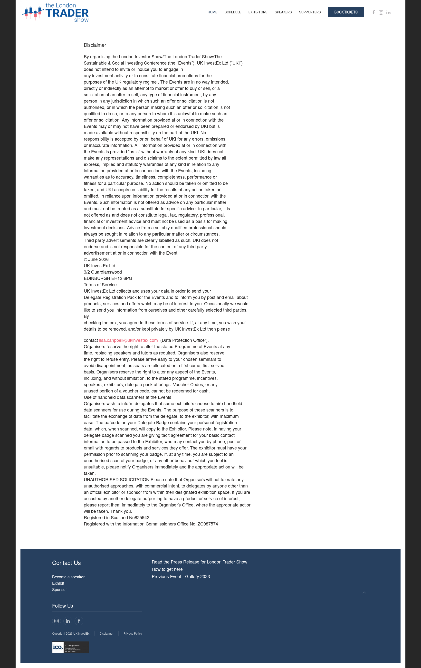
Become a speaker (68, 577)
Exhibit (58, 583)
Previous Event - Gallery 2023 (181, 576)
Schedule (233, 12)
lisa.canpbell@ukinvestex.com (128, 340)
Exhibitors (258, 12)
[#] (364, 593)
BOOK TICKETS (346, 12)
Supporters (310, 12)
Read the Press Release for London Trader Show (199, 561)
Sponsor (59, 589)
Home (212, 12)
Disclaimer (106, 633)
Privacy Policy (133, 633)
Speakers (283, 12)
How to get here (167, 569)
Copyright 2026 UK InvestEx (70, 633)
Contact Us (66, 562)
